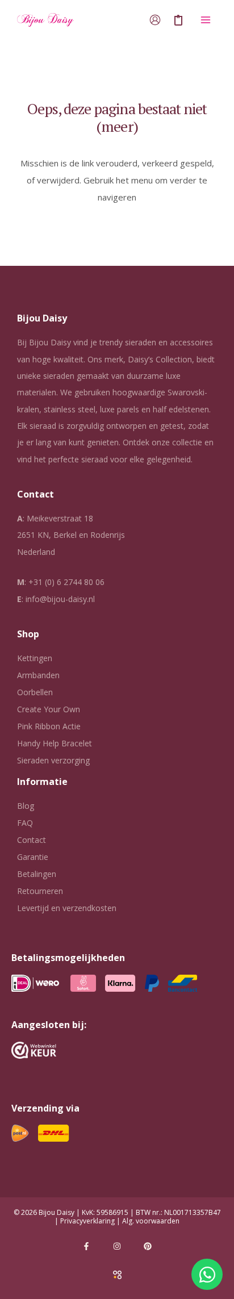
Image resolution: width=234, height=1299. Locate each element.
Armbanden (38, 675)
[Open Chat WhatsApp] (207, 1274)
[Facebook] (86, 1246)
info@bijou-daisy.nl (60, 599)
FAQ (25, 822)
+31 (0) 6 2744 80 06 (66, 582)
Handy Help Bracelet (54, 743)
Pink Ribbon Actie (49, 726)
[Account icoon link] (155, 20)
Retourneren (40, 891)
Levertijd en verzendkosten (66, 908)
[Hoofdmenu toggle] (205, 20)
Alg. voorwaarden (150, 1221)
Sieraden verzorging (53, 760)
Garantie (32, 856)
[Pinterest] (148, 1246)
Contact (31, 839)
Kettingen (34, 658)
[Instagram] (117, 1246)
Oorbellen (35, 692)
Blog (25, 805)
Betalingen (36, 873)
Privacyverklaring (87, 1221)
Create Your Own (48, 709)
